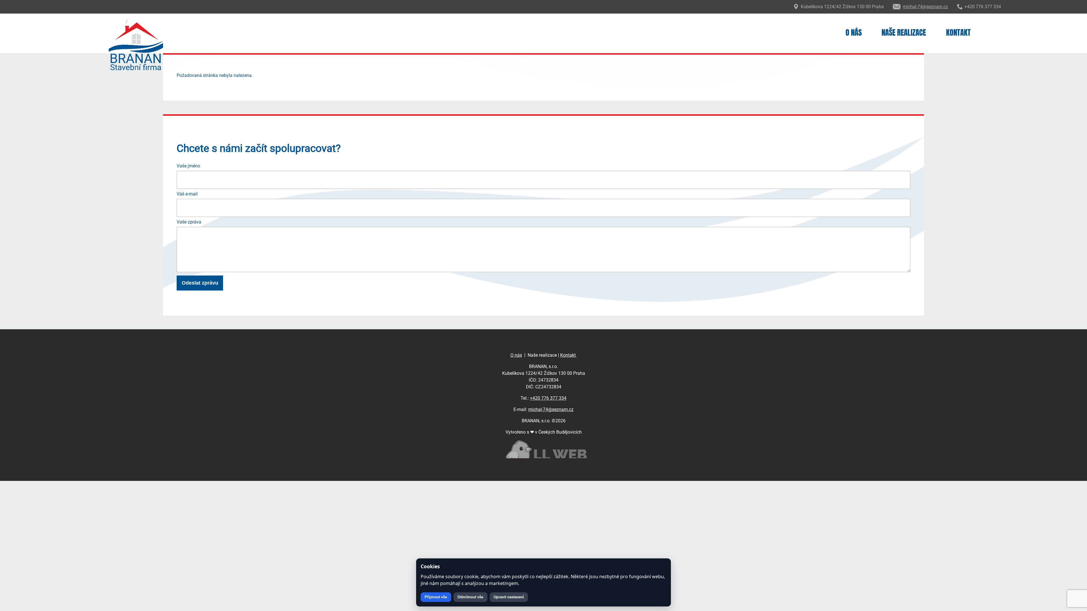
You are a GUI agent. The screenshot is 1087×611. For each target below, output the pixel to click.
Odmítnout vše (470, 597)
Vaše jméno (188, 166)
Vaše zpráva (189, 222)
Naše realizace (903, 32)
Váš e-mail (187, 194)
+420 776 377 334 (548, 398)
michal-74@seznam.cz (551, 409)
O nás (854, 32)
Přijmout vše (436, 597)
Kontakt (958, 32)
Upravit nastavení (509, 597)
